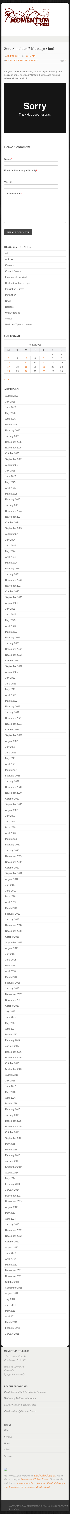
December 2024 (13, 511)
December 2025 (13, 442)
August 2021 (11, 741)
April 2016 (10, 1097)
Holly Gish (30, 56)
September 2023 (13, 597)
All (6, 253)
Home (7, 1443)
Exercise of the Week (18, 60)
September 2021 (13, 735)
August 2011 (11, 1293)
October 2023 (12, 591)
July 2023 (10, 608)
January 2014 (12, 1189)
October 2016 (12, 1063)
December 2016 (13, 1052)
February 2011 (12, 1328)
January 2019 (12, 919)
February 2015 (12, 1155)
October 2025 (12, 453)
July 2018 (10, 954)
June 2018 (10, 959)
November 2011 (13, 1276)
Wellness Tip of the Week (18, 324)
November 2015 (13, 1126)
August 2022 (11, 672)
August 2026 (11, 395)
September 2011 (13, 1287)
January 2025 (12, 505)
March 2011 (11, 1322)
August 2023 (11, 603)
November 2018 (13, 931)
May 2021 (10, 758)
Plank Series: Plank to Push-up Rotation (25, 1391)
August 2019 (11, 879)
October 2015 (12, 1132)
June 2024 (10, 545)
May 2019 (10, 896)
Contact (8, 1436)
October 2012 (12, 1241)
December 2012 (13, 1230)
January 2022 (12, 712)
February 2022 (12, 706)
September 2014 (13, 1167)
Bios (6, 1430)
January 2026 (12, 436)
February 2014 (12, 1184)
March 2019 (11, 908)
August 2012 (11, 1247)
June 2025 (10, 476)
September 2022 (13, 666)
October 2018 (12, 936)
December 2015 (13, 1121)
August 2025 (11, 465)
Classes (9, 265)
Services (8, 1456)
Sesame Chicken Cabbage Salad (20, 1404)
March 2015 (11, 1149)
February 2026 (12, 430)
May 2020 (10, 827)
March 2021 (11, 770)
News (8, 301)
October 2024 (12, 522)
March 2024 (11, 562)
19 (26, 367)
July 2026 (10, 401)
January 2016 (12, 1115)
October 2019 (12, 867)
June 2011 (10, 1305)
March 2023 (11, 632)
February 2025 (12, 499)
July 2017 (10, 1011)
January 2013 (12, 1224)
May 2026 (10, 413)
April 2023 (10, 626)
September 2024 (13, 528)
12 (26, 362)
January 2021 (12, 781)
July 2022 (10, 677)
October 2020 (12, 798)
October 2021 (12, 729)
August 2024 (11, 534)
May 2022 (10, 689)
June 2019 (10, 890)
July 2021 (10, 747)
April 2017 (10, 1028)
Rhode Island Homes (44, 1475)
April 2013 (10, 1218)
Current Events (13, 271)
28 (44, 371)
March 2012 (11, 1264)
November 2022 (13, 655)
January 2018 (12, 988)
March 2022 (11, 700)
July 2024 (10, 539)
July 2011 (10, 1299)
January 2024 (12, 574)
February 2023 (12, 637)
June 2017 (10, 1017)
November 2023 (13, 585)
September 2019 (13, 873)
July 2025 (10, 470)
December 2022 (13, 649)
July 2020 (10, 816)
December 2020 (13, 787)
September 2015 (13, 1138)
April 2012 (10, 1259)
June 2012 (10, 1253)
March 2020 (11, 839)
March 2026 (11, 424)
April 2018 (10, 971)
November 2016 (13, 1057)
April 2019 (10, 902)
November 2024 (13, 516)
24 (8, 371)
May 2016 (10, 1092)
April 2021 (10, 764)
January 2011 (12, 1333)
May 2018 (10, 965)
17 (8, 367)
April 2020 (10, 833)
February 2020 (12, 844)
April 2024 (10, 557)
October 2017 (12, 1005)
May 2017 (10, 1023)
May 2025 (10, 482)
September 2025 (13, 459)
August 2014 (11, 1172)
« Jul (6, 379)
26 (26, 371)
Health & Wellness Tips (17, 283)
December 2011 (13, 1270)
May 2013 (10, 1213)
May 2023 (10, 620)
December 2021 (13, 718)
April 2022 (10, 695)
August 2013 (11, 1207)
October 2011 (12, 1282)
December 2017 (13, 994)
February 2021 (12, 775)
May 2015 (10, 1144)
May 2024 (10, 551)
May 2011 (10, 1310)
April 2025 (10, 488)
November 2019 (13, 862)
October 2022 (12, 660)
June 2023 (10, 614)
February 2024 (12, 568)
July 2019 (10, 885)
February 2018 (12, 982)
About (7, 1449)
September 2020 (13, 804)
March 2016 (11, 1103)
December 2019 (13, 856)
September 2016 (13, 1069)
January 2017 (12, 1046)
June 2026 (10, 407)
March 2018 (11, 977)
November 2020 (13, 792)
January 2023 (12, 643)
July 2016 (10, 1080)
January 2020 (12, 850)
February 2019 (12, 913)
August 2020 (11, 810)
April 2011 (10, 1316)
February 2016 (12, 1109)
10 (8, 362)
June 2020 (10, 821)
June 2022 (10, 683)
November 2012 (13, 1236)
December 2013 (13, 1195)
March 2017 (11, 1034)
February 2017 (12, 1040)
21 (44, 367)
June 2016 (10, 1086)
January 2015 (12, 1161)
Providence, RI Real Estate (34, 1479)
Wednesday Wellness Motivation (20, 1398)
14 (44, 362)
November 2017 (13, 1000)
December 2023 (13, 580)
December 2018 (13, 925)
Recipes (9, 307)
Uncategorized (12, 312)
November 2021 (13, 724)
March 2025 (11, 493)
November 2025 (13, 447)
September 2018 (13, 942)
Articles (9, 259)
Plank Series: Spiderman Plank (20, 1411)
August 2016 (11, 1074)
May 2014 (10, 1178)
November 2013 (13, 1201)
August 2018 (11, 948)
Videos (34, 60)
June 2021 (10, 752)
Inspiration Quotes (14, 289)
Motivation (10, 295)
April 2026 (10, 419)
